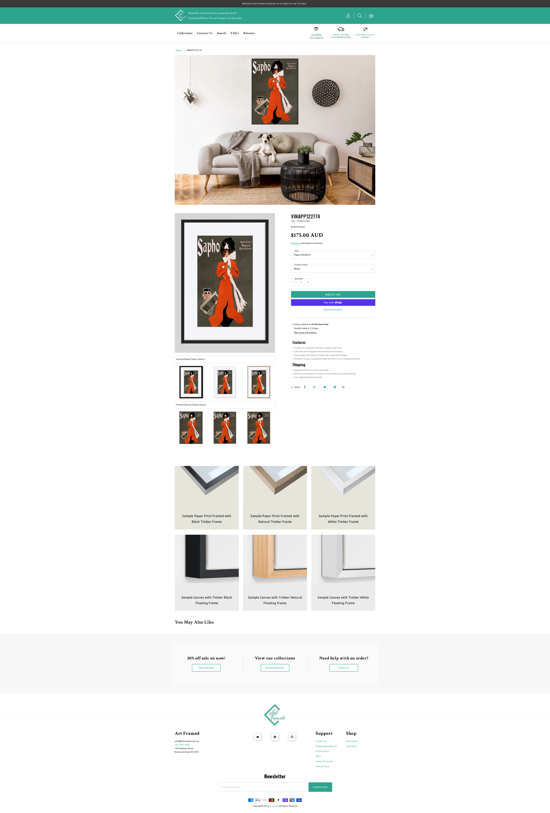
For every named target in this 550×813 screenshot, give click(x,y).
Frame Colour (301, 265)
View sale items (206, 668)
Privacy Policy (322, 751)
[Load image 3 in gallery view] (258, 382)
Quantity (299, 278)
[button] (360, 16)
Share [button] (297, 387)
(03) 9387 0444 (182, 745)
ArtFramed (274, 806)
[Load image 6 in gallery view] (225, 428)
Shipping (295, 243)
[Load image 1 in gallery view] (191, 382)
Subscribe (320, 787)
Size (297, 251)
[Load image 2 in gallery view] (225, 382)
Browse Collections (275, 668)
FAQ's (318, 756)
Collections (351, 746)
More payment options (333, 309)
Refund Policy (322, 766)
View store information (305, 332)
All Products (352, 741)
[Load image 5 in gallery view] (191, 428)
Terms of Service (324, 761)
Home (179, 50)
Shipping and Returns (326, 746)
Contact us (343, 668)
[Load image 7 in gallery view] (258, 428)
